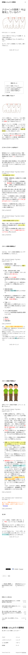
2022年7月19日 (25, 613)
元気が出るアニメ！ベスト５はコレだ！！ (20, 584)
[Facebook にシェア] (13, 569)
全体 (12, 32)
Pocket (21, 569)
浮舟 (6, 32)
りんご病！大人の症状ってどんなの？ (10, 618)
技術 (9, 576)
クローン (4, 576)
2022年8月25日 (24, 601)
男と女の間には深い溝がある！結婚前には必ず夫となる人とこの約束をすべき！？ (12, 613)
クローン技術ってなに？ (12, 86)
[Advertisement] (14, 65)
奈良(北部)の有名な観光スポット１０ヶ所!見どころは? (11, 606)
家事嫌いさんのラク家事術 (9, 2)
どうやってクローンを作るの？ (14, 87)
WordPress (24, 652)
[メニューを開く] (25, 2)
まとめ (7, 92)
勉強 (14, 32)
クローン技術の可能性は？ (12, 90)
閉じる (15, 83)
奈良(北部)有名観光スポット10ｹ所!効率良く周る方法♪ (11, 601)
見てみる (5, 506)
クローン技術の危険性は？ (12, 89)
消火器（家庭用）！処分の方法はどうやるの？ (7, 585)
